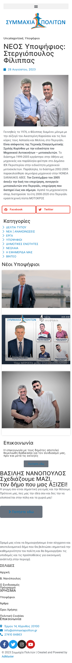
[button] (36, 6)
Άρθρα (4, 603)
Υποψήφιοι (32, 38)
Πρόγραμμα (8, 587)
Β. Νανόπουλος (10, 578)
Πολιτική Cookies (12, 616)
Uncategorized (13, 38)
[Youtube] (30, 644)
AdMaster (8, 656)
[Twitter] (13, 644)
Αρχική (5, 572)
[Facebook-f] (4, 644)
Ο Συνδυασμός (10, 584)
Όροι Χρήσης (8, 609)
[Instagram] (21, 644)
